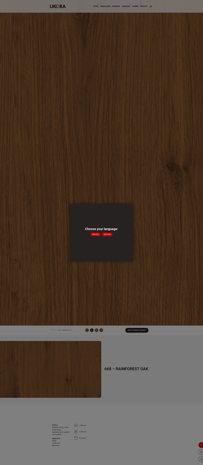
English (95, 234)
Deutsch (107, 234)
